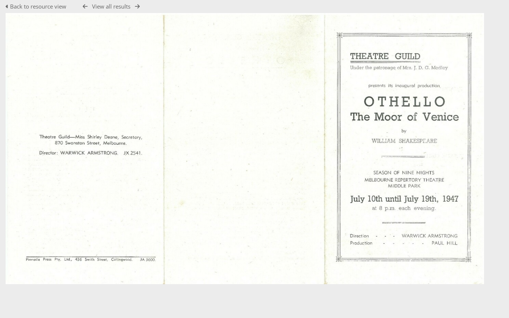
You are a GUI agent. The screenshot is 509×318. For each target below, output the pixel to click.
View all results (111, 6)
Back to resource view (38, 6)
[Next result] (137, 6)
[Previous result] (85, 6)
